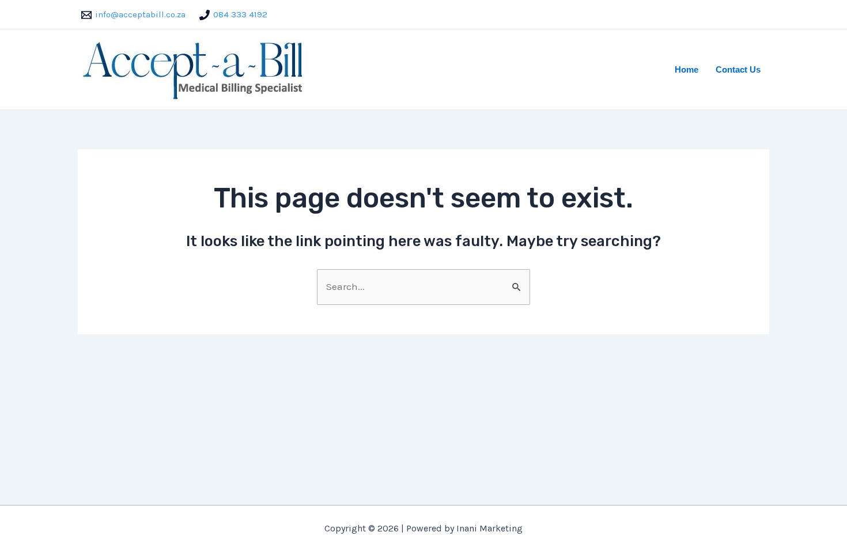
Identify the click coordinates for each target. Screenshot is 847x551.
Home (686, 69)
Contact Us (738, 69)
